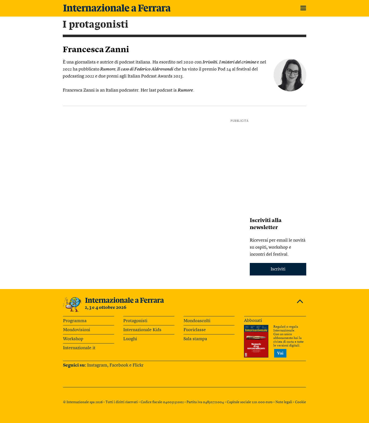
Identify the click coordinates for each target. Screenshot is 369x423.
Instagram (97, 365)
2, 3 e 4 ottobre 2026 (106, 307)
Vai (280, 353)
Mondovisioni (76, 330)
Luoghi (130, 339)
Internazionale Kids (142, 330)
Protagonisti (135, 321)
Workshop (73, 339)
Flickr (138, 365)
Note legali (283, 402)
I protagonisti (96, 25)
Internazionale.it (79, 348)
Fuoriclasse (194, 330)
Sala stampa (195, 339)
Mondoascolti (196, 321)
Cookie (300, 402)
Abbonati (253, 320)
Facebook (118, 365)
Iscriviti (278, 269)
